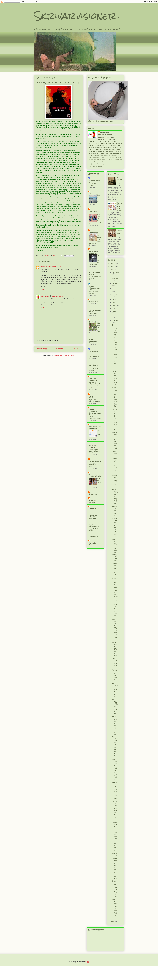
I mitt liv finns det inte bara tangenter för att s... (114, 908)
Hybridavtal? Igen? (93, 184)
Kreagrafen (93, 351)
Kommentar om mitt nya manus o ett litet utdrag (114, 527)
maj (114, 305)
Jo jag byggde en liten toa (95, 277)
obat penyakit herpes (93, 369)
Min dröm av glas (93, 544)
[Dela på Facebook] (71, 256)
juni (114, 302)
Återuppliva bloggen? (93, 465)
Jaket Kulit (93, 343)
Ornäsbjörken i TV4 (98, 327)
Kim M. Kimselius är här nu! (94, 252)
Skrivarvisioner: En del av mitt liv (114, 569)
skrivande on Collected (93, 446)
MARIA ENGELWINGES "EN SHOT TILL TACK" (94, 527)
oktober (115, 283)
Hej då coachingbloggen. (95, 417)
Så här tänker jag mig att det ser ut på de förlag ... (114, 868)
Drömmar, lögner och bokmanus (93, 380)
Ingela (43, 266)
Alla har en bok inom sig (94, 273)
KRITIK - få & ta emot (114, 557)
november (115, 279)
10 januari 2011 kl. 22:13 (59, 296)
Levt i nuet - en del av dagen (114, 345)
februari (115, 316)
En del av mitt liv (114, 581)
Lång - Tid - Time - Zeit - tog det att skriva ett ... (114, 811)
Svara (42, 290)
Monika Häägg (94, 232)
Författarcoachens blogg (95, 462)
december (115, 272)
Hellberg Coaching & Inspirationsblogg (95, 412)
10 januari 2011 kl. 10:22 (53, 266)
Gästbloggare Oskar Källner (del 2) (94, 451)
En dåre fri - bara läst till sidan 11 (114, 331)
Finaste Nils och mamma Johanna (95, 476)
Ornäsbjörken (94, 322)
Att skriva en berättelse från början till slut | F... (114, 841)
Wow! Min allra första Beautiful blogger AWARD (114, 397)
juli (113, 299)
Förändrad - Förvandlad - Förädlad (93, 516)
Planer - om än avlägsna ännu (114, 892)
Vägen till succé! (94, 313)
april (114, 308)
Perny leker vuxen (93, 212)
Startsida (59, 349)
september (115, 290)
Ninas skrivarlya (93, 397)
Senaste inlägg (41, 349)
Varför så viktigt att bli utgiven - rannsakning (114, 609)
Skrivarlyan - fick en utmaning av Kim (114, 465)
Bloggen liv (114, 854)
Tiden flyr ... (114, 453)
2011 (112, 270)
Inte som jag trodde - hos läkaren (114, 545)
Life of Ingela (94, 509)
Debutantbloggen (94, 181)
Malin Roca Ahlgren (93, 501)
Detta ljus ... (98, 198)
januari (115, 320)
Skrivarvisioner (75, 16)
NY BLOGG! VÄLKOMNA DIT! (94, 400)
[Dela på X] (69, 256)
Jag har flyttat (98, 433)
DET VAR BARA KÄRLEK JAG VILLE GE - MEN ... (114, 630)
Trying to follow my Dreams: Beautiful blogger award (114, 420)
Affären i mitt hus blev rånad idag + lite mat (114, 790)
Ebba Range (45, 296)
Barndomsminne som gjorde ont (114, 675)
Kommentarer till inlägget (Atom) (64, 355)
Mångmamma (93, 302)
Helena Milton (94, 536)
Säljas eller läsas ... (119, 232)
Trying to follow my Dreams (94, 427)
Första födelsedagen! (99, 482)
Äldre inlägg (76, 349)
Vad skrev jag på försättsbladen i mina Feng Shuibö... (114, 769)
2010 (113, 922)
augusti (115, 295)
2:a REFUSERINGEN (114, 702)
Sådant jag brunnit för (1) (114, 510)
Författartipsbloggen (94, 311)
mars (114, 311)
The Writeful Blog (93, 366)
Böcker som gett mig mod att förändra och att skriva (114, 747)
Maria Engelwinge (93, 340)
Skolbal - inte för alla (94, 292)
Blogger (87, 962)
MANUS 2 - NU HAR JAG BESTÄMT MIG (114, 649)
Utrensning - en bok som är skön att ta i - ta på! (114, 725)
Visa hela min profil (95, 167)
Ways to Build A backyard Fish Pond (94, 386)
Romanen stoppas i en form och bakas (114, 361)
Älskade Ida (93, 494)
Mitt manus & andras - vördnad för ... (114, 690)
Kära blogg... (93, 194)
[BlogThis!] (67, 256)
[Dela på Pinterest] (73, 256)
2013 (112, 264)
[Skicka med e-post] (65, 256)
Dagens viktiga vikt (114, 825)
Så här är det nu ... (119, 179)
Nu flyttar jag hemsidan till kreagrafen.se (94, 355)
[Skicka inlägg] (61, 255)
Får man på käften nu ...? (114, 662)
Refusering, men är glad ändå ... (119, 206)
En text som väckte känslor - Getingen (114, 377)
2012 (112, 267)
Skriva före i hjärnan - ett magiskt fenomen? (114, 440)
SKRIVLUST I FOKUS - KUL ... (114, 480)
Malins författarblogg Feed (94, 288)
